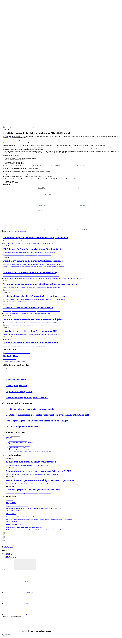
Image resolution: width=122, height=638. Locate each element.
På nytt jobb (9, 43)
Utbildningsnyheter (10, 45)
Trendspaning (9, 62)
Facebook (27, 603)
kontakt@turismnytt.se (11, 557)
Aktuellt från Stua (10, 65)
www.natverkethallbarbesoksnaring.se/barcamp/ (19, 446)
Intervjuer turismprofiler (11, 55)
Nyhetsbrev (27, 581)
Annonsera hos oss (29, 592)
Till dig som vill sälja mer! (12, 90)
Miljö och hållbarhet (10, 79)
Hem (4, 24)
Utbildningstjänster (10, 85)
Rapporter (8, 61)
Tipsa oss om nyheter (8, 547)
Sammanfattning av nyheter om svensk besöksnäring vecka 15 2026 (21, 115)
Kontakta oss (6, 7)
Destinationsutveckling (8, 38)
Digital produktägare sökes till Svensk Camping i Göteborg (19, 117)
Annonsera (5, 6)
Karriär (5, 39)
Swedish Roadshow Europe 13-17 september (16, 447)
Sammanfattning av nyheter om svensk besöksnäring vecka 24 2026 (21, 113)
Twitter (26, 614)
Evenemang (9, 50)
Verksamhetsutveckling (11, 86)
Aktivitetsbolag (9, 27)
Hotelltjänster (9, 70)
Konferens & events (10, 32)
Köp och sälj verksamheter (12, 74)
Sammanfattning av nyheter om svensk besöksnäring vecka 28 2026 (21, 110)
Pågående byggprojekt (11, 57)
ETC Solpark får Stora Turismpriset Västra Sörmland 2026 (19, 99)
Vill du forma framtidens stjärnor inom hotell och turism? (18, 106)
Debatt (7, 48)
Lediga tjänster (9, 42)
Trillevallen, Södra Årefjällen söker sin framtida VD (17, 109)
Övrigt (7, 88)
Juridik (7, 72)
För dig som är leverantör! (12, 89)
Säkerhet (8, 83)
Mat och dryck (9, 78)
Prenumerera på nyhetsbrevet (10, 121)
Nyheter (5, 26)
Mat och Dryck (9, 33)
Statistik (8, 64)
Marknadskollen (7, 46)
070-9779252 (9, 554)
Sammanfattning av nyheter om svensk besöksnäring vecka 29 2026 (21, 108)
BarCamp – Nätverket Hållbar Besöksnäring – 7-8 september (19, 442)
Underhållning (9, 84)
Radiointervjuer (9, 60)
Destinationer (9, 29)
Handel (7, 31)
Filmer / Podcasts (10, 52)
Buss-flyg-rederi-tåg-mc (11, 37)
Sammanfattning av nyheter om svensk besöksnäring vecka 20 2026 (21, 114)
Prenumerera (6, 636)
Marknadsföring (9, 56)
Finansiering (9, 51)
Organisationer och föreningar (13, 81)
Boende (8, 28)
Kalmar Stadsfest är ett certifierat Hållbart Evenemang (18, 101)
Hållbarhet (8, 53)
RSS (4, 119)
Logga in (5, 94)
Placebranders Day (10, 437)
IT (6, 71)
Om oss (5, 8)
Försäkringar (9, 69)
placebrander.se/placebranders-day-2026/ (18, 441)
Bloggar (8, 47)
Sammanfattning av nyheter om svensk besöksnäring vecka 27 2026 (21, 111)
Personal (8, 80)
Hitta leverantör (6, 66)
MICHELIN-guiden (8, 136)
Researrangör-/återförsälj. (11, 36)
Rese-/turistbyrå (9, 34)
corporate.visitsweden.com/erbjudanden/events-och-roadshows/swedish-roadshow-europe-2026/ (30, 451)
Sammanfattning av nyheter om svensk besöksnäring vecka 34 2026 (21, 98)
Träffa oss (5, 10)
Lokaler (8, 75)
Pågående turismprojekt (11, 58)
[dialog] (61, 627)
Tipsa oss (5, 4)
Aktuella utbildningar (11, 41)
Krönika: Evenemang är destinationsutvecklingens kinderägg (19, 100)
